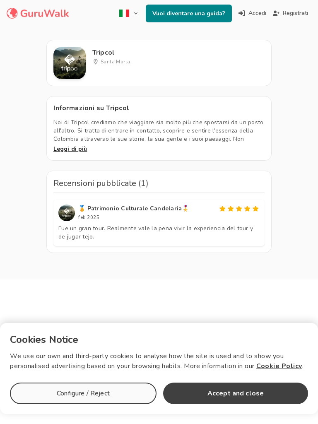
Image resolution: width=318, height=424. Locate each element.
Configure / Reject (83, 393)
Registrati (295, 13)
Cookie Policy (279, 366)
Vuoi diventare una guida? (188, 13)
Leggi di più (70, 149)
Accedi (257, 13)
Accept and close (235, 393)
